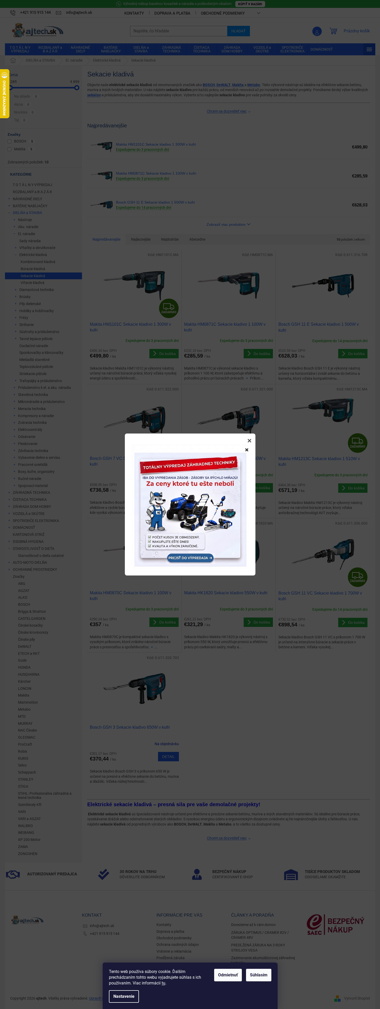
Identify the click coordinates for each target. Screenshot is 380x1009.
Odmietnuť (228, 974)
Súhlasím (258, 974)
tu (163, 983)
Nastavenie (124, 996)
